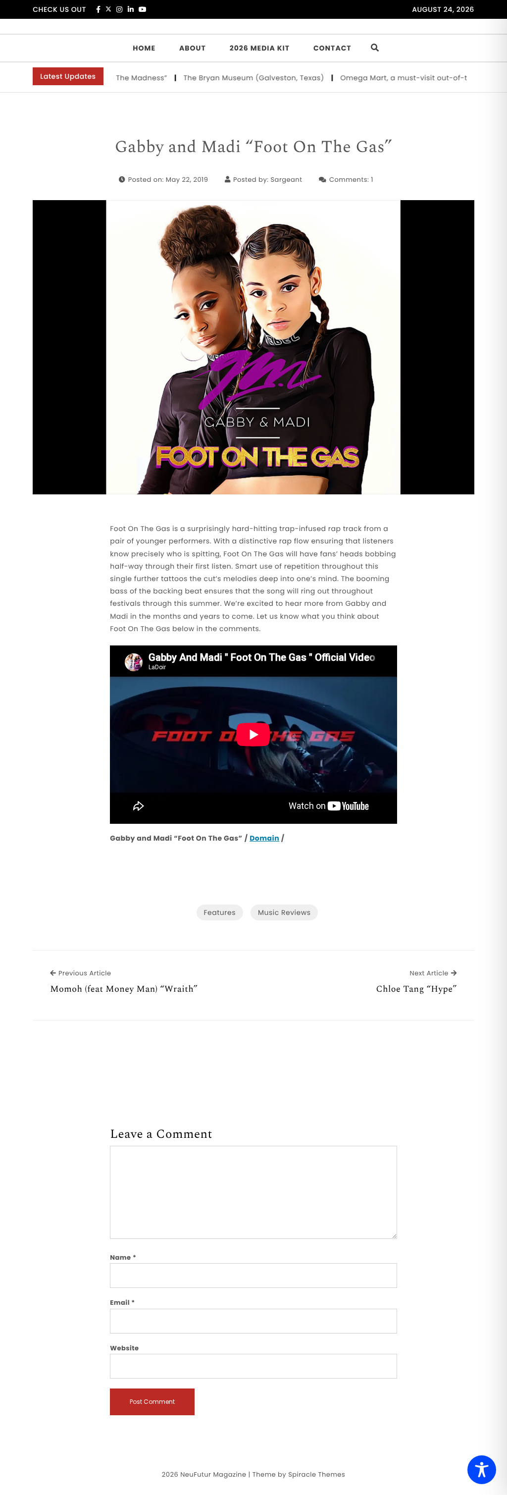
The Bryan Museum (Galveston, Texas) (236, 78)
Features (220, 912)
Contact (332, 48)
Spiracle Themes (316, 1474)
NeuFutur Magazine (213, 1474)
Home (144, 48)
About (192, 48)
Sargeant (286, 179)
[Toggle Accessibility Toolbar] (481, 1469)
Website (124, 1348)
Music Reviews (284, 912)
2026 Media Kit (260, 48)
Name (123, 1257)
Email (122, 1302)
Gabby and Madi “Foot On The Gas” (254, 148)
